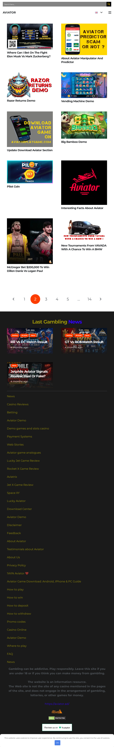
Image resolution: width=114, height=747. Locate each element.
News (75, 322)
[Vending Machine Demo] (84, 85)
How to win (15, 597)
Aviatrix (12, 476)
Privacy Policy (16, 565)
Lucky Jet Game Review (23, 460)
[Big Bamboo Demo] (84, 125)
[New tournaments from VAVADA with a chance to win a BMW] (84, 230)
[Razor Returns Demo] (30, 84)
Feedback (14, 533)
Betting (12, 412)
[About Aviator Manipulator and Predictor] (84, 39)
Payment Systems (19, 436)
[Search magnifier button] (108, 4)
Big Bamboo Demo (74, 142)
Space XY (13, 493)
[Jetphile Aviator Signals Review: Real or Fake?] (30, 375)
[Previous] (13, 299)
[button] (98, 12)
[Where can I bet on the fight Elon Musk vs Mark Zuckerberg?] (30, 36)
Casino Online (16, 629)
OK (57, 743)
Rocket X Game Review (23, 468)
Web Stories (15, 444)
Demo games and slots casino (28, 428)
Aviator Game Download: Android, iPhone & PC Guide (44, 581)
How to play (15, 589)
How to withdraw (19, 613)
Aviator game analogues (24, 452)
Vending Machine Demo (77, 101)
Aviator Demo (16, 420)
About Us (13, 557)
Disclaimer (14, 525)
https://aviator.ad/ (57, 704)
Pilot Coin (13, 186)
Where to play (17, 645)
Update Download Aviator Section (30, 150)
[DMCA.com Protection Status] (57, 718)
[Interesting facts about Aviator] (84, 182)
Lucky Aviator (16, 501)
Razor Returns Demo (21, 100)
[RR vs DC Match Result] (30, 341)
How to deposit (17, 605)
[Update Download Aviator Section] (30, 129)
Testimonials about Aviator (25, 549)
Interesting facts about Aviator (82, 208)
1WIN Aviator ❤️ (18, 573)
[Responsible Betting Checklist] (57, 711)
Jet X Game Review (20, 484)
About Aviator (16, 541)
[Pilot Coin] (30, 171)
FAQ (10, 654)
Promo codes (16, 621)
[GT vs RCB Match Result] (84, 341)
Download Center (19, 509)
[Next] (100, 299)
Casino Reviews (18, 404)
